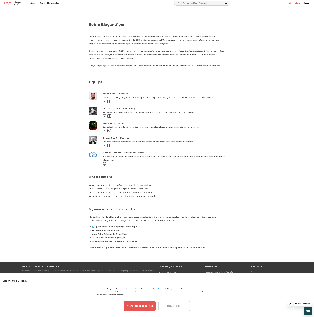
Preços (253, 272)
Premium (295, 3)
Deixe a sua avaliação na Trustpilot (121, 241)
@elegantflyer (112, 230)
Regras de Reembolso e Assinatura (220, 272)
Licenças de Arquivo (167, 272)
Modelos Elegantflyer (114, 237)
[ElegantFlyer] (13, 3)
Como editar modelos (49, 3)
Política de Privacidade (116, 295)
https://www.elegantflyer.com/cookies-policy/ (136, 292)
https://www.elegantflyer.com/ (154, 289)
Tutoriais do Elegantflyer (115, 234)
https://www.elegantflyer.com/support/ (120, 226)
